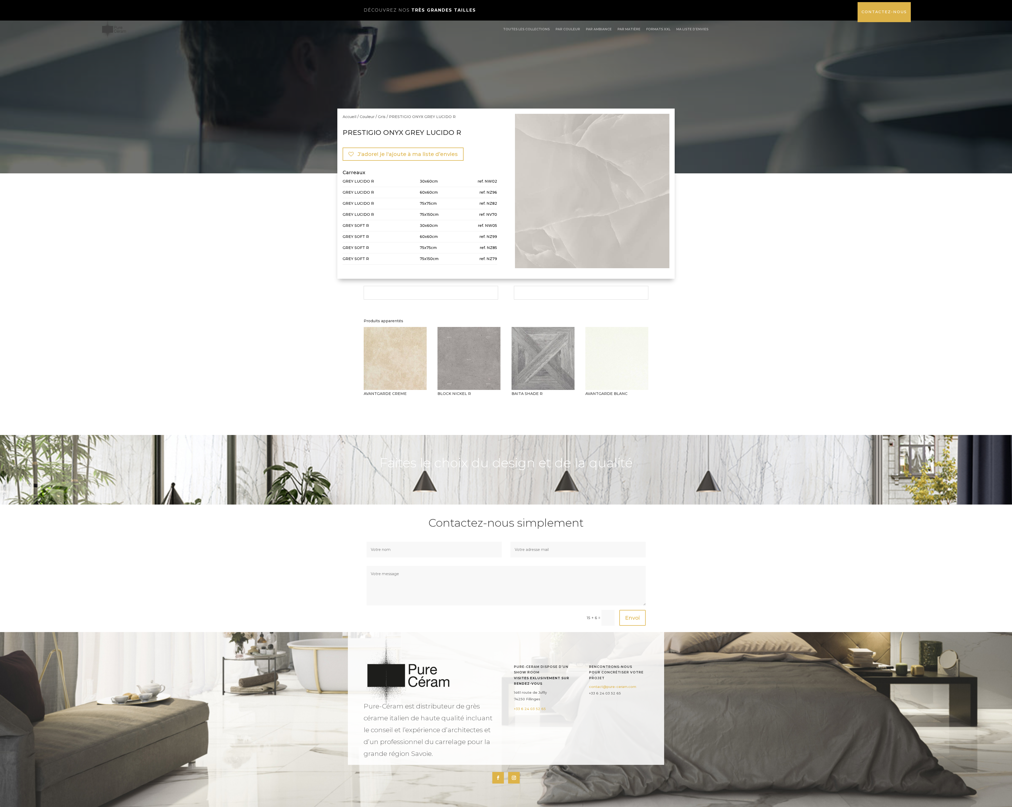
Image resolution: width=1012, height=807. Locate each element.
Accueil (349, 116)
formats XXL (658, 29)
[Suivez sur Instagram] (514, 778)
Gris (382, 116)
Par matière (628, 29)
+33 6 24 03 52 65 (530, 709)
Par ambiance (599, 29)
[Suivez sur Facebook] (498, 778)
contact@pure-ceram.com (612, 686)
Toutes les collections (526, 29)
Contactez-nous (884, 11)
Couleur (367, 116)
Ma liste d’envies (692, 29)
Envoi (632, 618)
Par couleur (568, 29)
